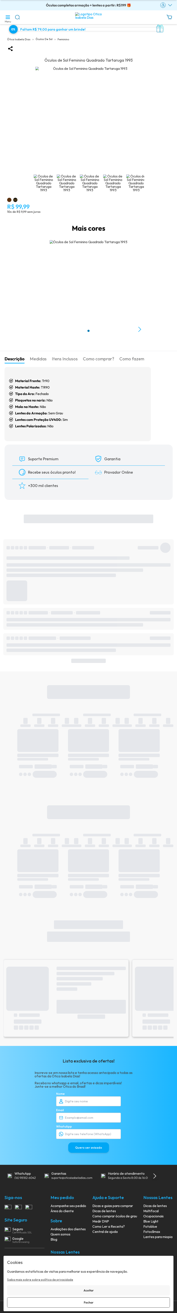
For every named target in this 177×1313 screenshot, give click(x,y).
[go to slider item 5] (136, 184)
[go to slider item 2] (90, 184)
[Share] (10, 49)
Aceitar (89, 1290)
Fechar (88, 1302)
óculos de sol (44, 39)
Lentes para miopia (157, 1236)
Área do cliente (62, 1211)
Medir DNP (100, 1221)
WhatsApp (64, 1126)
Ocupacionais (153, 1216)
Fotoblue (150, 1226)
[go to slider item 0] (44, 184)
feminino (63, 39)
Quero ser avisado (88, 1148)
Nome (60, 1094)
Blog (54, 1239)
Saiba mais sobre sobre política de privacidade (40, 1280)
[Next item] (139, 329)
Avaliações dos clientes (68, 1229)
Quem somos (60, 1234)
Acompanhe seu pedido (68, 1205)
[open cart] (169, 19)
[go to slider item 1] (67, 184)
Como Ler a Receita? (108, 1226)
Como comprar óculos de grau (114, 1216)
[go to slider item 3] (113, 184)
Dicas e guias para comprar (112, 1205)
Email (60, 1110)
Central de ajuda (105, 1231)
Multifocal (151, 1211)
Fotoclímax (151, 1231)
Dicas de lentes (104, 1211)
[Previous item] (37, 329)
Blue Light (150, 1221)
